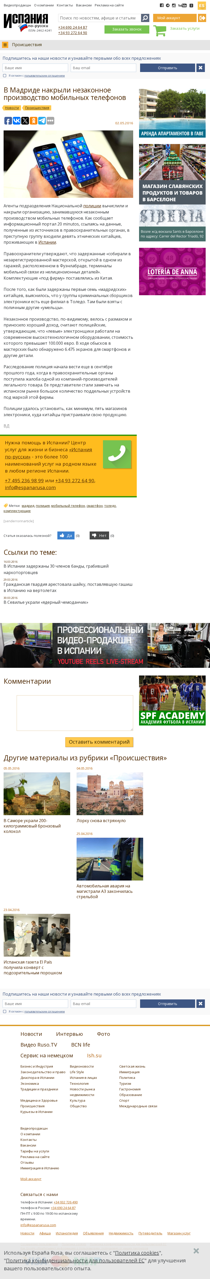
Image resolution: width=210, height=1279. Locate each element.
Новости (27, 1233)
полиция (43, 505)
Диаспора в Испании (37, 1077)
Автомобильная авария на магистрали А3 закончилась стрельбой (105, 891)
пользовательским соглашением (44, 75)
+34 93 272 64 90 (72, 32)
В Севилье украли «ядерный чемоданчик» (46, 602)
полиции (92, 206)
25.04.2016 (84, 833)
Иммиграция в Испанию (39, 1168)
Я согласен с (37, 75)
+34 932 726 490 (66, 1202)
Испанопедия (67, 1233)
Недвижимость (121, 1233)
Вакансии (84, 5)
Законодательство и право (43, 1072)
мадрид (28, 505)
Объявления (93, 1233)
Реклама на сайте (109, 5)
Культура (77, 1100)
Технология (79, 1083)
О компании (44, 5)
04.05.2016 (84, 768)
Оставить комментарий (99, 741)
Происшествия (27, 44)
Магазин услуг (179, 1233)
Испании (47, 242)
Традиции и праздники (39, 1089)
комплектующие (17, 510)
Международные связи (138, 1106)
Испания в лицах (83, 1077)
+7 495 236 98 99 (24, 480)
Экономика (29, 1083)
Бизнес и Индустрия (36, 1066)
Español (201, 3)
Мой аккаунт (30, 1178)
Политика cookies (137, 1252)
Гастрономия (130, 1089)
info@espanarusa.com (30, 487)
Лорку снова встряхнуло (101, 820)
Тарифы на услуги (34, 1151)
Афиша (45, 1233)
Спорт (124, 1100)
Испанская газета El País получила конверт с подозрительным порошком (33, 967)
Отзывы (27, 1162)
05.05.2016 (11, 768)
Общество (78, 1106)
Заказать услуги (185, 28)
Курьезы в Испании (36, 1111)
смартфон (95, 505)
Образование (130, 1094)
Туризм (125, 1083)
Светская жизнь (132, 1066)
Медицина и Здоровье (39, 1100)
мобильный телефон (68, 505)
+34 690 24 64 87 (72, 27)
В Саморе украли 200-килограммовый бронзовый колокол (32, 826)
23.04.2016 (11, 909)
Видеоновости (82, 1066)
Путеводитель (150, 1233)
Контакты (65, 5)
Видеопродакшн (17, 5)
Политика (127, 1077)
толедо (110, 505)
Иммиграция (129, 1072)
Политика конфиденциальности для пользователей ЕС (75, 1260)
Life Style (77, 1072)
